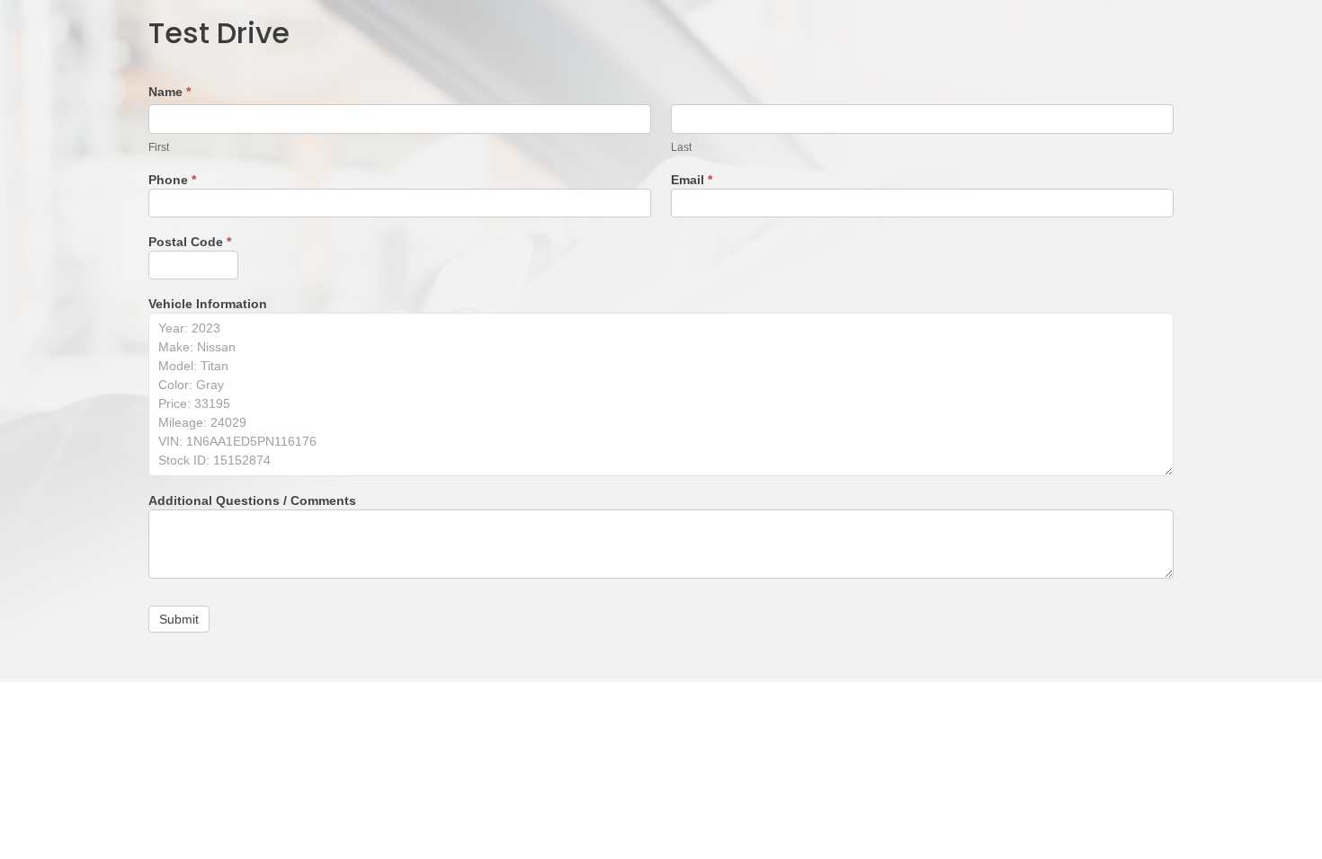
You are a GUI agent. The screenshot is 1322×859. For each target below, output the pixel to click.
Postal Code (189, 242)
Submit (179, 619)
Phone (172, 180)
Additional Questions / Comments (252, 501)
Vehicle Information (207, 304)
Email (691, 180)
